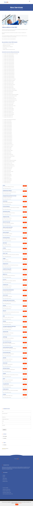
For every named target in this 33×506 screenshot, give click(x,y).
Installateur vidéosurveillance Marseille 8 (9, 66)
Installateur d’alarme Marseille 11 (8, 136)
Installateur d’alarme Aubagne (7, 174)
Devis (24, 196)
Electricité (4, 476)
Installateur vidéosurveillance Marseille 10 (9, 69)
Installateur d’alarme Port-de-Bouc (8, 146)
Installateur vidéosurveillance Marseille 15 (9, 76)
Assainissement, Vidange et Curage (7, 492)
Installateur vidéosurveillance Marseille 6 (9, 63)
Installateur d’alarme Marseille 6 (8, 129)
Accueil (11, 9)
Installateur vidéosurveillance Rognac (8, 104)
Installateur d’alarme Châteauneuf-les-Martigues (10, 160)
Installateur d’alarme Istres (7, 181)
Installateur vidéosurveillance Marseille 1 (9, 56)
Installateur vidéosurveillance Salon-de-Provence (10, 98)
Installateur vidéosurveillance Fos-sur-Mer (9, 97)
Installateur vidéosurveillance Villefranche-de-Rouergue (11, 53)
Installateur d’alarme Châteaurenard (8, 154)
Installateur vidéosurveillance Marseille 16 (9, 77)
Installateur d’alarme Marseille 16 (8, 143)
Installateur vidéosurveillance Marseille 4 (9, 60)
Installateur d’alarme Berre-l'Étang (8, 150)
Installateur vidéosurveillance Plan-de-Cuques (9, 105)
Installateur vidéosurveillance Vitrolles (8, 83)
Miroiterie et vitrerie (5, 481)
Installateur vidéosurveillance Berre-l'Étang (9, 84)
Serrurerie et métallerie (5, 487)
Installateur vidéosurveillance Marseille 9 (9, 67)
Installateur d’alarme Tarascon (7, 153)
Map (24, 188)
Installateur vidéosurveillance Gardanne (9, 81)
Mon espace (5, 436)
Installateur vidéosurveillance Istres (8, 115)
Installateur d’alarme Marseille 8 (8, 132)
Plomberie (4, 475)
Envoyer (4, 429)
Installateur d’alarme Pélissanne (8, 168)
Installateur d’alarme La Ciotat (7, 178)
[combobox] (16, 417)
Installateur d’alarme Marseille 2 (8, 123)
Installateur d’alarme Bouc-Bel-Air (8, 167)
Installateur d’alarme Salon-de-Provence (9, 164)
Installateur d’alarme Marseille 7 (8, 130)
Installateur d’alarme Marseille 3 (8, 125)
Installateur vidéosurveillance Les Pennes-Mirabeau (10, 90)
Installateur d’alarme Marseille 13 (8, 139)
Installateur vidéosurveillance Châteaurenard (9, 88)
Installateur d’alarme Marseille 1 (8, 122)
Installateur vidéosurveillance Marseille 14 (9, 74)
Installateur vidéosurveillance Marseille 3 (9, 59)
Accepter (17, 504)
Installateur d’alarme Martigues (8, 175)
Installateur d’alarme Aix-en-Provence (8, 144)
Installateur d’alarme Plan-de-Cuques (8, 171)
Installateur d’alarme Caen (7, 182)
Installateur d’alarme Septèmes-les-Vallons (9, 161)
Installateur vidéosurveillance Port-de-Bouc (9, 80)
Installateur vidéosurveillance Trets (8, 111)
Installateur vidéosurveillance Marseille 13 (9, 73)
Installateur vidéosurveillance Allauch (8, 91)
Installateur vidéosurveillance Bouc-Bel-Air (9, 101)
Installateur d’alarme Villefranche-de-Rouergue (10, 119)
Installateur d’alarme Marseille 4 (8, 126)
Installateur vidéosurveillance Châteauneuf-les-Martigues (11, 94)
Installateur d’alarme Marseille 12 (8, 137)
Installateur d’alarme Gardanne (8, 147)
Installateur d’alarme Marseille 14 (8, 140)
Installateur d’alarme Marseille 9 (8, 133)
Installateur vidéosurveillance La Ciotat (9, 112)
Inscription (4, 438)
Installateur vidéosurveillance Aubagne (9, 108)
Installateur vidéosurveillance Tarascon (9, 87)
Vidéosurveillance (5, 478)
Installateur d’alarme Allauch (7, 157)
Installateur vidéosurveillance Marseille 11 (9, 70)
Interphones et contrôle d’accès (6, 489)
